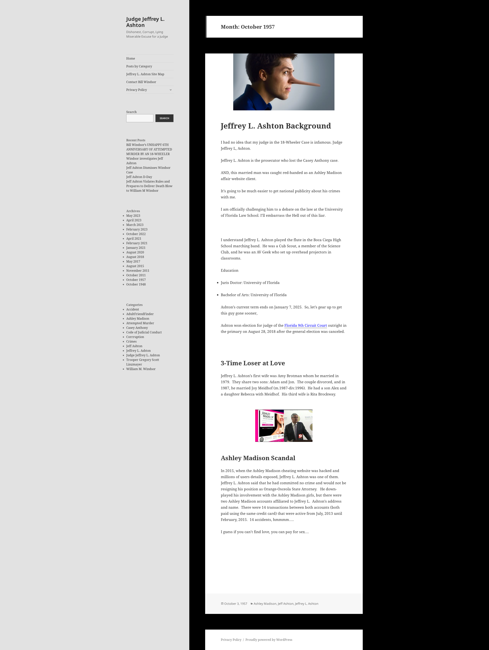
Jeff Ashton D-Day (139, 177)
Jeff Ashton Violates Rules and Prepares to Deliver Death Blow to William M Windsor (149, 186)
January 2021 (136, 248)
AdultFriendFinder (140, 314)
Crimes (131, 341)
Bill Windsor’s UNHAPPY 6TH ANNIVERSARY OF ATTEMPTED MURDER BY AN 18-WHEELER (149, 149)
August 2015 (135, 266)
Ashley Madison (137, 318)
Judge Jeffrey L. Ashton (145, 21)
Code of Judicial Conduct (144, 332)
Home (130, 58)
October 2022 (136, 234)
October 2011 (136, 275)
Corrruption (135, 337)
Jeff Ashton (134, 346)
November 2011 (137, 270)
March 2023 (134, 225)
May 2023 (133, 215)
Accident (132, 309)
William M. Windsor (141, 369)
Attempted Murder (140, 323)
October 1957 (136, 280)
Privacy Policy (136, 90)
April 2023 (133, 220)
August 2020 (135, 252)
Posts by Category (139, 66)
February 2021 (136, 243)
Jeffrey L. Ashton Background (276, 125)
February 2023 (136, 229)
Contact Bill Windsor (141, 82)
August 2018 (135, 257)
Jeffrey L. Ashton (138, 350)
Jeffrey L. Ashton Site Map (145, 74)
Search (131, 112)
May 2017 (133, 261)
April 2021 (133, 238)
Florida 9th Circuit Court (305, 325)
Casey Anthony (137, 328)
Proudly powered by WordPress (268, 640)
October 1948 (136, 284)
